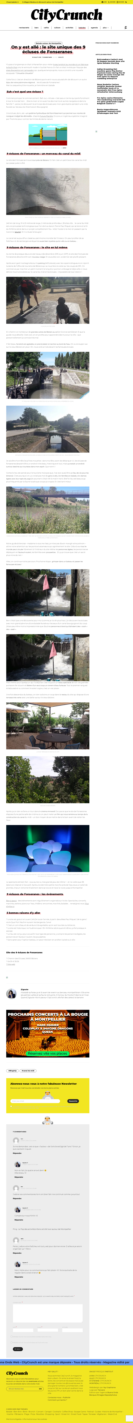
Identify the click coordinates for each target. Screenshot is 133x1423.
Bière (25, 1412)
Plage (26, 1414)
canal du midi (28, 1071)
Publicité (66, 1397)
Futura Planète (46, 116)
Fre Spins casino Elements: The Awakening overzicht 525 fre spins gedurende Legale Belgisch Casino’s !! (111, 101)
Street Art (65, 1414)
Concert (39, 1412)
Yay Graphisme (109, 1387)
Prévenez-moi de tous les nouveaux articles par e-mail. (30, 1342)
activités (69, 28)
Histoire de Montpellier (112, 1412)
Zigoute (60, 57)
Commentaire (17, 1302)
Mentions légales (13, 1419)
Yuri (22, 1138)
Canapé (48, 1412)
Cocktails (57, 1412)
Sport (57, 1414)
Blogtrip (13, 1071)
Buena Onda (112, 1392)
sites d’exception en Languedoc (20, 70)
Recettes (40, 1414)
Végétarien (102, 1414)
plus (105, 28)
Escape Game (80, 1412)
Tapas (84, 1414)
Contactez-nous (54, 1397)
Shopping (49, 1414)
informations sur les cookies (34, 1419)
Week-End (112, 1414)
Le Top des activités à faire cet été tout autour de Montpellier (44, 1229)
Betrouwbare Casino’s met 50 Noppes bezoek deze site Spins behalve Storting (111, 61)
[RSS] (126, 2)
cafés (46, 28)
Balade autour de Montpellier (48, 43)
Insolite (10, 1414)
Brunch (32, 1412)
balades (82, 28)
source (18, 232)
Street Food (76, 1414)
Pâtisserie (18, 1414)
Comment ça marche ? (57, 1400)
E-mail (40, 1327)
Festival (90, 1412)
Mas (22, 1186)
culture (57, 28)
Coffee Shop (67, 1412)
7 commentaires (47, 57)
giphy (64, 148)
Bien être (18, 1412)
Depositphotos (110, 1395)
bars (37, 28)
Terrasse (92, 1414)
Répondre (17, 1153)
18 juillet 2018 (36, 57)
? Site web (10, 964)
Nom (15, 1327)
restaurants (24, 28)
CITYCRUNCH (97, 1376)
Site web (65, 1327)
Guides (98, 1412)
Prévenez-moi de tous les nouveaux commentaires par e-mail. (32, 1337)
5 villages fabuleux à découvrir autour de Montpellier (42, 2)
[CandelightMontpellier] (47, 1033)
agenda (94, 28)
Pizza (33, 1414)
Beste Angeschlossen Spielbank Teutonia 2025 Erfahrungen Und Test (109, 111)
